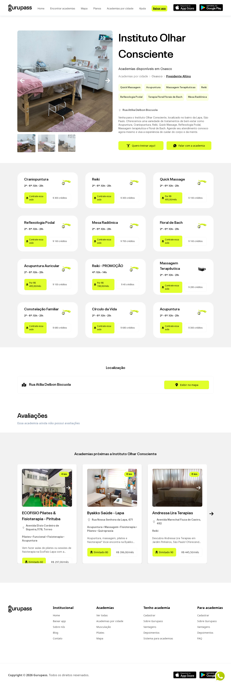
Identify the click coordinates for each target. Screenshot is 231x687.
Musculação (103, 627)
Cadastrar (149, 615)
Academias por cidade (120, 8)
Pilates (100, 632)
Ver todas (102, 615)
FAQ (199, 638)
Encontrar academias (62, 8)
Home (41, 8)
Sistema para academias (158, 638)
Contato (57, 638)
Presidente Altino (178, 76)
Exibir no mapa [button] (189, 385)
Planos (97, 8)
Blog (55, 632)
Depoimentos (151, 632)
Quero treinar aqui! (143, 145)
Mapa (84, 8)
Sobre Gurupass (153, 621)
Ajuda (142, 8)
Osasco (157, 76)
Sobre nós (59, 627)
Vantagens (149, 627)
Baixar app (159, 8)
